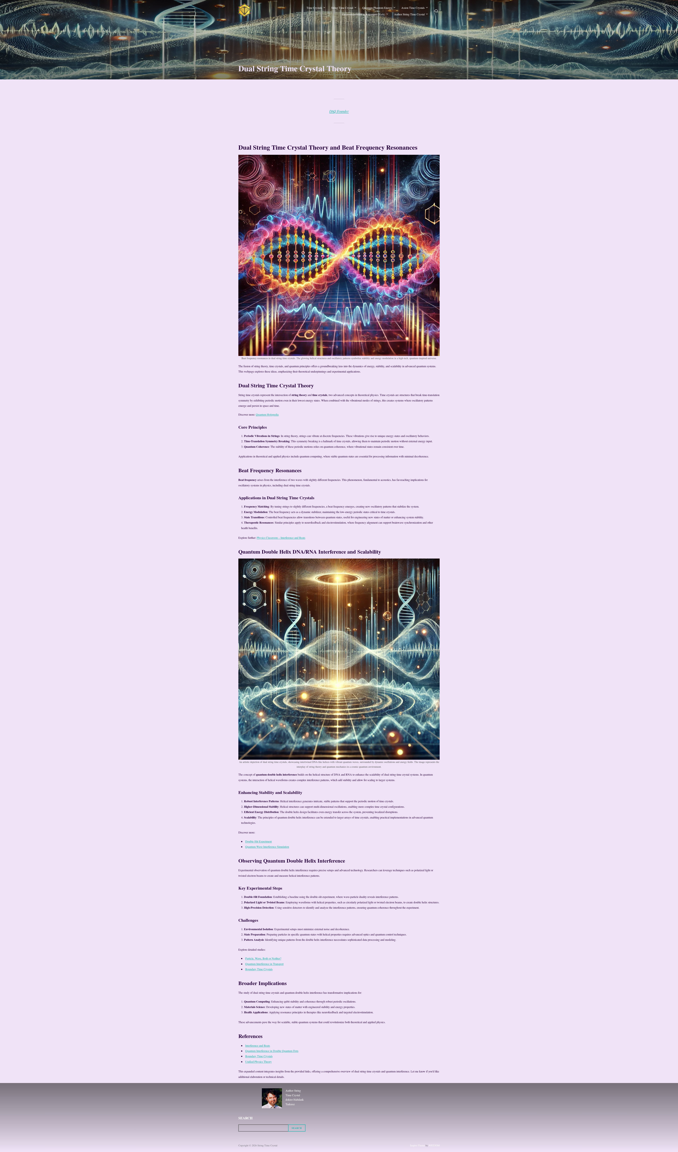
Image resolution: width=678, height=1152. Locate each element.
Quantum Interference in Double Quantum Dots (271, 1051)
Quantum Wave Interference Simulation (267, 846)
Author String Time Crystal (409, 14)
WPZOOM (434, 1145)
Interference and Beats (257, 1045)
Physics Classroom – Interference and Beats (281, 537)
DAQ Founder (339, 111)
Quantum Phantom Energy (377, 8)
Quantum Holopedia (267, 414)
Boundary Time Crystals (259, 969)
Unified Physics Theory (258, 1061)
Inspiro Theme (417, 1145)
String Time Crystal (342, 8)
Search (245, 1118)
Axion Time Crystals (413, 8)
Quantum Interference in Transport (264, 964)
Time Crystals (314, 8)
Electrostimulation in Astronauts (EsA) (363, 14)
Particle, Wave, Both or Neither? (263, 958)
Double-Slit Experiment (258, 841)
